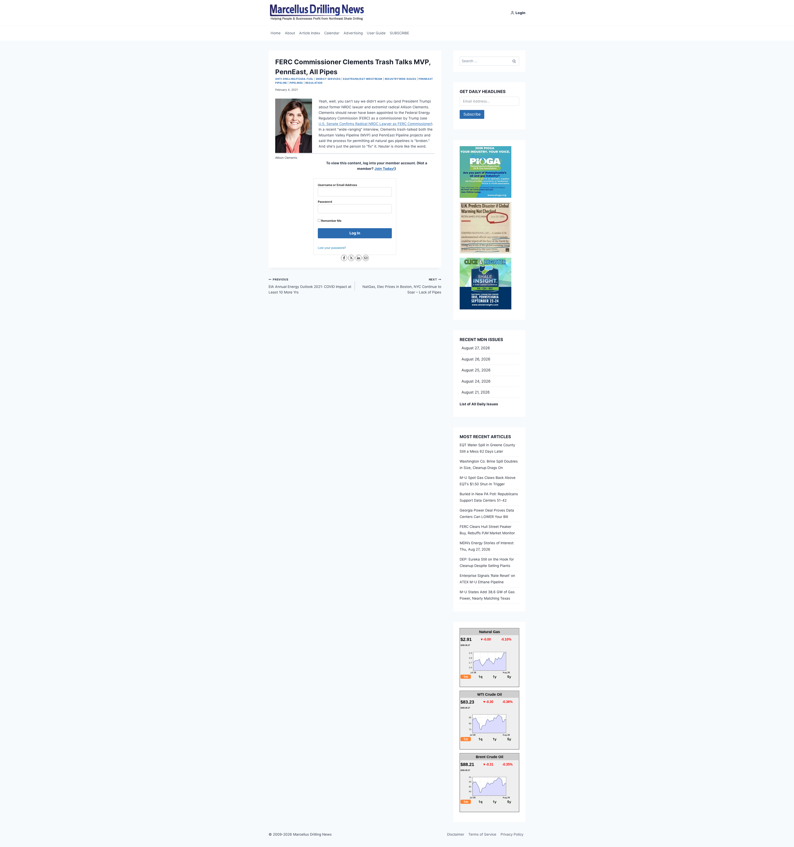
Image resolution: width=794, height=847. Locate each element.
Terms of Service (482, 834)
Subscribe (472, 114)
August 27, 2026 (476, 348)
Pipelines (296, 82)
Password (325, 201)
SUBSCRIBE (399, 33)
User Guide (376, 33)
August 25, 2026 (476, 370)
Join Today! (384, 169)
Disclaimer (455, 834)
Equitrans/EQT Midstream (362, 78)
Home (276, 33)
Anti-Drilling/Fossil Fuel (294, 78)
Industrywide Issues (400, 78)
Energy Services (328, 78)
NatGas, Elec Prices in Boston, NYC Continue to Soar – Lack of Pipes (401, 286)
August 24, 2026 (476, 381)
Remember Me (330, 220)
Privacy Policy (512, 834)
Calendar (331, 33)
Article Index (309, 33)
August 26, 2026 (476, 359)
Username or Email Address (337, 185)
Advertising (353, 33)
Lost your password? (332, 247)
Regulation (314, 82)
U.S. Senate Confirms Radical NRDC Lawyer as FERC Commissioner (375, 124)
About (290, 33)
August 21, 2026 (476, 392)
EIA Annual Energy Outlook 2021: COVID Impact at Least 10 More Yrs (310, 286)
